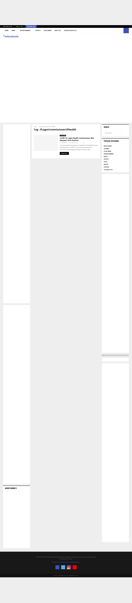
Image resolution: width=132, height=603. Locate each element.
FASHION (106, 167)
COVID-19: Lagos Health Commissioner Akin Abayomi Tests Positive (77, 139)
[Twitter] (118, 30)
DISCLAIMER (47, 30)
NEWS (13, 30)
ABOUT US (58, 30)
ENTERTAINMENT (25, 30)
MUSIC (106, 156)
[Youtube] (122, 30)
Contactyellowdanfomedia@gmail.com (69, 562)
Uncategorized (108, 169)
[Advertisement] (54, 12)
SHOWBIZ (106, 148)
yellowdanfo (64, 142)
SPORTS (38, 30)
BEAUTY (106, 164)
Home (6, 30)
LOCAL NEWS (63, 135)
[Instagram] (120, 30)
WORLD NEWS (108, 146)
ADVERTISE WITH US (70, 30)
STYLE (105, 162)
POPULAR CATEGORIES (111, 141)
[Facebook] (116, 30)
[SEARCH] (125, 133)
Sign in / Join (19, 26)
